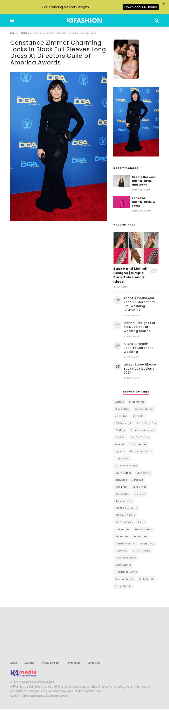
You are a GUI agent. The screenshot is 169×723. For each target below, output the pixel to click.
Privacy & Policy (50, 663)
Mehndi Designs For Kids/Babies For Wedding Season (139, 327)
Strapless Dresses (125, 557)
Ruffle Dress (140, 536)
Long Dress (121, 486)
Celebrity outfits (146, 423)
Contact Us (93, 663)
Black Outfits (136, 401)
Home (13, 32)
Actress (119, 401)
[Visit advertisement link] (136, 122)
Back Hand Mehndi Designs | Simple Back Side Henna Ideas (130, 275)
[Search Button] (157, 20)
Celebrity (138, 416)
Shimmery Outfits (125, 543)
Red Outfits (121, 536)
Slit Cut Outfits (141, 550)
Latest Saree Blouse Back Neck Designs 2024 (140, 368)
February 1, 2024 (142, 189)
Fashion (119, 451)
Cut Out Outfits (140, 437)
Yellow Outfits (123, 586)
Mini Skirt (140, 494)
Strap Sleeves (123, 564)
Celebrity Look (123, 423)
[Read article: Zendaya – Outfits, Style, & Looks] (121, 202)
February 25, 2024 (142, 210)
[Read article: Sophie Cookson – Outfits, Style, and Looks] (121, 181)
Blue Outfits (122, 409)
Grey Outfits (143, 472)
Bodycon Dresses (144, 409)
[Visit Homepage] (84, 20)
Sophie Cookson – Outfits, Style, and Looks (145, 180)
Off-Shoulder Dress (126, 508)
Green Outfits (123, 472)
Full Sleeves (122, 458)
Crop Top (120, 437)
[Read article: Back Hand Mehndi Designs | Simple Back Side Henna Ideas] (136, 248)
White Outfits (146, 579)
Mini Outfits (122, 494)
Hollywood (121, 479)
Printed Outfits (143, 529)
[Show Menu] (12, 20)
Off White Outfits (125, 515)
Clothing (120, 430)
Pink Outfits (122, 529)
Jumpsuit (137, 479)
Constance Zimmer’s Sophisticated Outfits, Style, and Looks (64, 32)
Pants (141, 522)
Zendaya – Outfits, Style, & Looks (143, 201)
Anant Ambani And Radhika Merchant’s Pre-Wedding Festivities (140, 304)
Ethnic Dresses (137, 444)
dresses (119, 444)
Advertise (29, 663)
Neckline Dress (123, 501)
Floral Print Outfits (141, 451)
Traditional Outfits (126, 571)
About (13, 663)
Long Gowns (139, 486)
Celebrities (25, 32)
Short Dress (147, 543)
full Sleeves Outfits (126, 465)
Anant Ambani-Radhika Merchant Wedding (138, 348)
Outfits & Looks (124, 522)
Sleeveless (121, 550)
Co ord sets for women (142, 430)
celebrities (121, 416)
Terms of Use (73, 663)
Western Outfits (124, 579)
